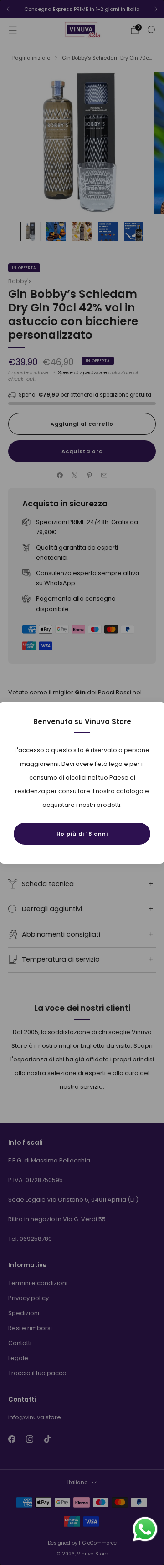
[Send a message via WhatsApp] (145, 1529)
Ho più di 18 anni (82, 833)
